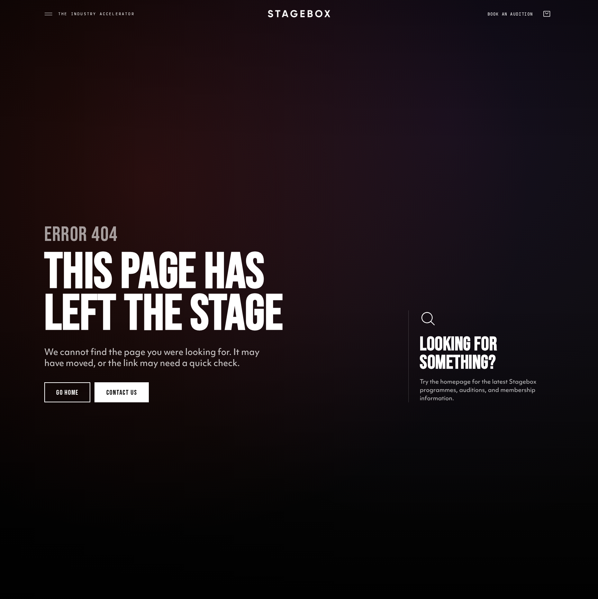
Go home (67, 393)
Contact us (121, 393)
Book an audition (510, 14)
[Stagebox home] (299, 13)
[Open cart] (547, 14)
